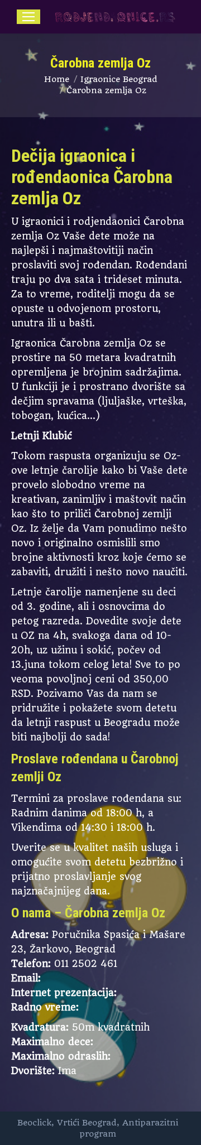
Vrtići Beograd (87, 1123)
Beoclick (34, 1123)
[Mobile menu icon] (28, 16)
